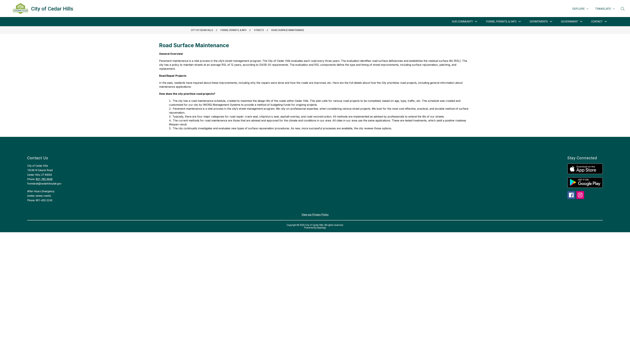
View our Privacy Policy (315, 214)
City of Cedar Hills (202, 30)
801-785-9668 (44, 179)
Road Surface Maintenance (287, 30)
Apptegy (321, 227)
